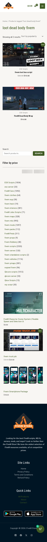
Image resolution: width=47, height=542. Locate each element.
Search (6, 149)
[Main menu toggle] (42, 6)
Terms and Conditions (23, 475)
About (23, 499)
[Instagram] (32, 535)
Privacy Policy (23, 472)
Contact (23, 502)
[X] (26, 535)
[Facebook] (21, 535)
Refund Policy (23, 478)
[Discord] (15, 535)
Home (5, 21)
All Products (23, 496)
